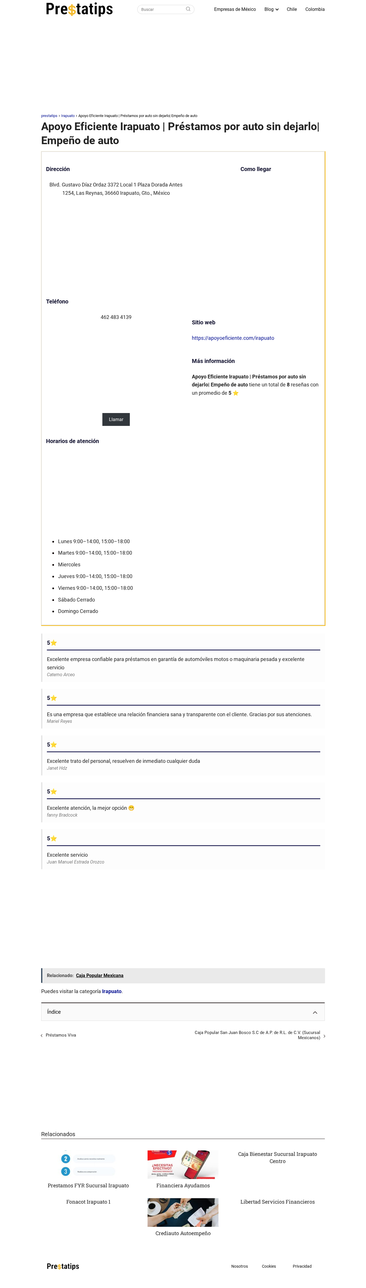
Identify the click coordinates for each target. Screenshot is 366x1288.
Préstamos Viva (61, 1035)
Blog (269, 9)
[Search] (188, 9)
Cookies (269, 1266)
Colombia (315, 9)
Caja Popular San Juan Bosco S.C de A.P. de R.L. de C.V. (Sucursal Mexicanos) (257, 1035)
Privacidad (302, 1266)
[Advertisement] (183, 67)
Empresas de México (235, 9)
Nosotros (239, 1266)
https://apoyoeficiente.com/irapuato (233, 338)
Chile (292, 9)
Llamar (116, 419)
